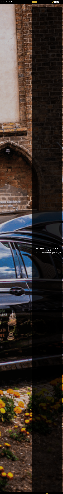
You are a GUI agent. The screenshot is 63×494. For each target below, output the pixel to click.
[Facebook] (61, 2)
